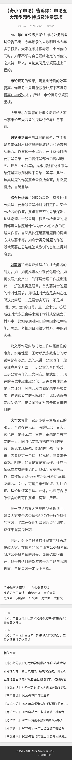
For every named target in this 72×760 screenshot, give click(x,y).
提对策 (40, 293)
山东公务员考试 (33, 35)
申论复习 (35, 63)
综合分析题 (19, 198)
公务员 (55, 548)
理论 (14, 491)
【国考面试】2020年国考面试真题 (26, 695)
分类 (7, 205)
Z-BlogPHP (44, 754)
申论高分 (49, 592)
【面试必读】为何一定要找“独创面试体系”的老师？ (37, 687)
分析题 (47, 240)
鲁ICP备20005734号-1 (44, 751)
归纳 (14, 138)
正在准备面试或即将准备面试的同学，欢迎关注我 (36, 679)
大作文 (16, 420)
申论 (14, 81)
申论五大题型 (21, 120)
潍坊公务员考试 (14, 592)
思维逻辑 (56, 212)
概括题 (23, 138)
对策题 (16, 265)
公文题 (33, 598)
